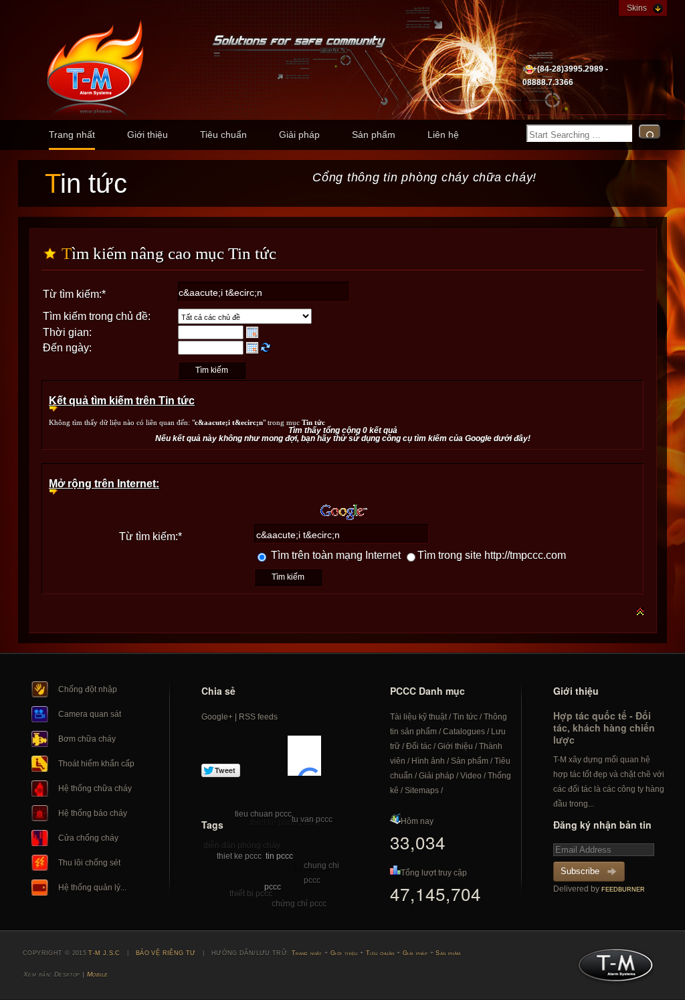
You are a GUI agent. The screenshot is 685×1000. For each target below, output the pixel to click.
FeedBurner (623, 889)
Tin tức (465, 717)
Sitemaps (422, 790)
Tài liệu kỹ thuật (418, 717)
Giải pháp (299, 134)
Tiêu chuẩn (223, 134)
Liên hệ (443, 134)
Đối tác (418, 746)
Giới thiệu (147, 134)
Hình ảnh (428, 761)
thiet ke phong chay (285, 822)
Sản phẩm (373, 134)
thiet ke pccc (239, 856)
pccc (272, 887)
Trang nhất (72, 134)
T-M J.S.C (612, 969)
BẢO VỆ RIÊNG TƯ (166, 953)
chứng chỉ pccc (299, 903)
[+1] (304, 756)
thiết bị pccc (250, 893)
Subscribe (580, 871)
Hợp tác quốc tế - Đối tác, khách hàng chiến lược (604, 727)
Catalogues (464, 731)
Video (471, 775)
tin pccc (279, 856)
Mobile (97, 974)
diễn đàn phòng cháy (241, 845)
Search (649, 131)
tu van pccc (312, 819)
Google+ (217, 717)
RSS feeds (258, 717)
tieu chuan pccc (263, 814)
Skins (637, 8)
